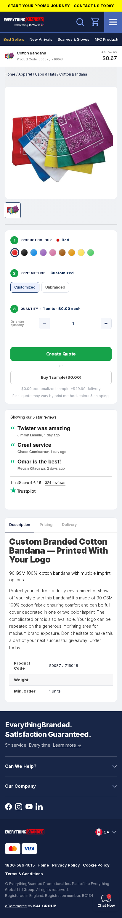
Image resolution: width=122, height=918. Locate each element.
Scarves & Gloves (73, 39)
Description (19, 524)
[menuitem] (14, 39)
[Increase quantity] (106, 323)
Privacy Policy (66, 865)
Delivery (69, 524)
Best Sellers (14, 39)
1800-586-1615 (20, 865)
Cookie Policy (96, 865)
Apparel (25, 74)
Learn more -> (67, 745)
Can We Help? (20, 766)
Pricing (46, 524)
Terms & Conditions (24, 873)
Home (10, 74)
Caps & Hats (45, 74)
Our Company (20, 786)
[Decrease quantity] (44, 323)
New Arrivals (41, 39)
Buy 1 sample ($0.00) (61, 377)
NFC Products (107, 39)
